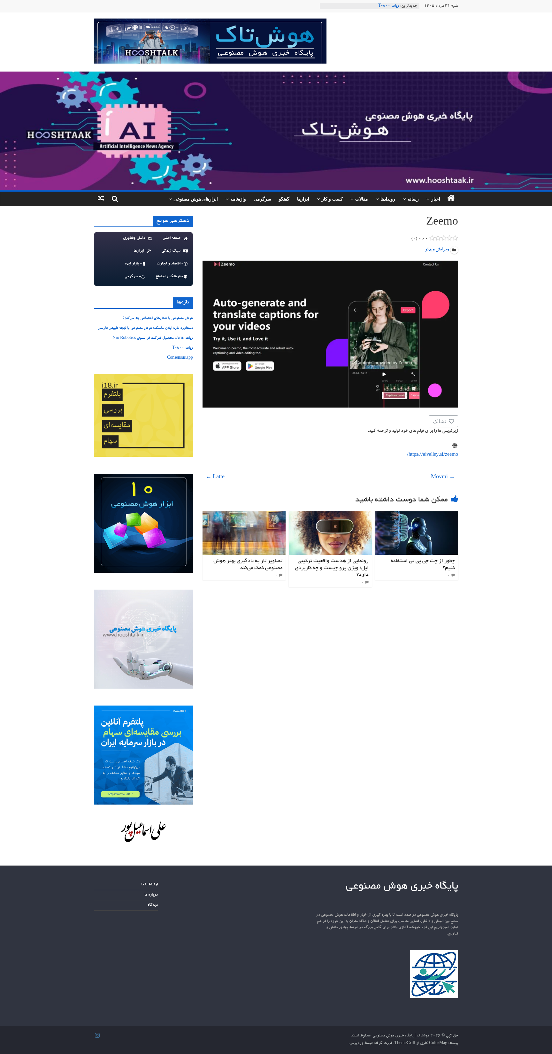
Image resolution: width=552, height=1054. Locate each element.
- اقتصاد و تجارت (170, 264)
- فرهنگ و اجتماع (169, 276)
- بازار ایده (133, 264)
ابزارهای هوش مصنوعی (195, 199)
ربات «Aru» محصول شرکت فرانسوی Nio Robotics (152, 338)
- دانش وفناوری (135, 238)
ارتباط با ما (149, 884)
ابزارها (303, 199)
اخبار (435, 199)
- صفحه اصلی (173, 238)
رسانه (413, 199)
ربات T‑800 (388, 6)
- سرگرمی (133, 276)
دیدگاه (153, 905)
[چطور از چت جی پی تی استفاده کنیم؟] (416, 515)
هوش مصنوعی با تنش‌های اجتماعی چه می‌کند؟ (157, 318)
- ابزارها (140, 251)
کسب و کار (332, 199)
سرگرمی (262, 199)
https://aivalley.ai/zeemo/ (432, 455)
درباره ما (151, 895)
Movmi (443, 477)
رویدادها (387, 199)
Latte (215, 477)
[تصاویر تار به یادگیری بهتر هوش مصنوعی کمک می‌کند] (244, 515)
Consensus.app (180, 358)
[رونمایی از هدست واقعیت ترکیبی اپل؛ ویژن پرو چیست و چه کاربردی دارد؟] (330, 515)
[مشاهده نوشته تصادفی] (101, 199)
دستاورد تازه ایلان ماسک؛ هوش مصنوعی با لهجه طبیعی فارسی (145, 328)
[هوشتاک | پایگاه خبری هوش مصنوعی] (276, 75)
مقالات (361, 199)
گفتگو (284, 199)
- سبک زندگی (172, 251)
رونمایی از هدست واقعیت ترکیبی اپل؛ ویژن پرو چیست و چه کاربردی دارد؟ (332, 568)
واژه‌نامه (238, 199)
